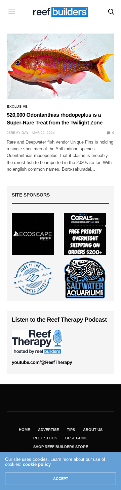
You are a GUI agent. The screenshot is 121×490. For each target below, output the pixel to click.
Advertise (48, 430)
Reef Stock (45, 438)
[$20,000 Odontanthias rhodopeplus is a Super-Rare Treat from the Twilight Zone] (60, 66)
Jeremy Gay (18, 132)
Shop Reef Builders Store (60, 447)
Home (24, 430)
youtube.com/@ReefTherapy (42, 362)
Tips (71, 430)
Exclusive (17, 106)
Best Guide (76, 438)
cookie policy (37, 464)
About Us (93, 430)
